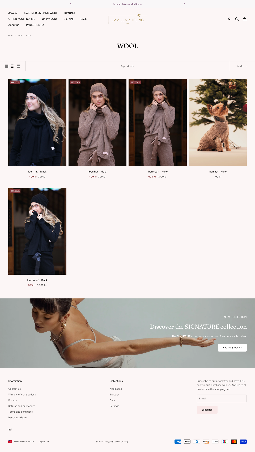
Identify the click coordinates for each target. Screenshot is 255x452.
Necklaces (116, 388)
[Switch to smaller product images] (12, 66)
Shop (19, 35)
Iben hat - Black (37, 171)
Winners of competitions (22, 394)
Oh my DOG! (49, 18)
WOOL (28, 35)
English (42, 441)
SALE (83, 18)
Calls (112, 400)
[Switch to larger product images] (6, 66)
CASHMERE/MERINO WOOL (40, 12)
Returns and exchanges (21, 405)
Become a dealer (17, 417)
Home (11, 35)
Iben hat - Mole (97, 171)
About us (13, 24)
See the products (232, 347)
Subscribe (207, 409)
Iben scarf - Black (37, 280)
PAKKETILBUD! (35, 24)
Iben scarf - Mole (158, 171)
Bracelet (114, 394)
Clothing (69, 18)
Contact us (14, 388)
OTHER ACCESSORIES (21, 18)
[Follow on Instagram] (10, 429)
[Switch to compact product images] (18, 66)
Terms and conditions (20, 411)
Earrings (114, 405)
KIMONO (69, 12)
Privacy (12, 400)
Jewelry (12, 12)
